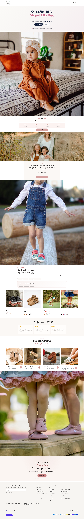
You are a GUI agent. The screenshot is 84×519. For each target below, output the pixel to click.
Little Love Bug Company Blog (41, 493)
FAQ (49, 487)
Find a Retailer (38, 495)
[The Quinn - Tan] (46, 314)
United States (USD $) (11, 510)
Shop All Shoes (42, 475)
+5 (30, 314)
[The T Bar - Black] (29, 314)
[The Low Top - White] (9, 313)
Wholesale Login (39, 498)
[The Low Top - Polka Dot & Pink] (6, 313)
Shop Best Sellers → (42, 129)
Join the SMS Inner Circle (65, 493)
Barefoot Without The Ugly (66, 489)
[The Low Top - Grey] (8, 313)
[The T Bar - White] (27, 314)
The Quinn (44, 310)
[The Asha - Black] (61, 314)
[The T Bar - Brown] (26, 314)
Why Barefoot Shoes (39, 491)
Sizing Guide (51, 491)
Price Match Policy (52, 498)
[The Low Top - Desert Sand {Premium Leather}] (11, 313)
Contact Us (50, 500)
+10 (12, 313)
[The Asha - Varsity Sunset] (63, 314)
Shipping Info (51, 496)
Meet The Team (39, 489)
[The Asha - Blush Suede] (66, 314)
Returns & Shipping (52, 493)
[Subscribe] (25, 490)
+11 (67, 314)
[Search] (73, 3)
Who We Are (38, 487)
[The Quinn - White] (43, 314)
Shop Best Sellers (39, 24)
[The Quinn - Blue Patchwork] (47, 314)
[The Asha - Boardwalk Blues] (64, 314)
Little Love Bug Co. (12, 513)
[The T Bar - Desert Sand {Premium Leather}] (24, 314)
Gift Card (62, 487)
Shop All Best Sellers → (63, 275)
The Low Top (8, 309)
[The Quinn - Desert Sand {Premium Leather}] (44, 314)
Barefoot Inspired (52, 489)
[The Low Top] (14, 298)
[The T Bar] (32, 299)
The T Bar (26, 310)
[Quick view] (21, 292)
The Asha (62, 310)
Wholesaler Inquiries (39, 496)
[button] (71, 3)
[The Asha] (69, 299)
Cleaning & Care (51, 495)
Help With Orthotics (64, 491)
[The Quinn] (51, 299)
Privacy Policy (63, 495)
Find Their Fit (46, 24)
